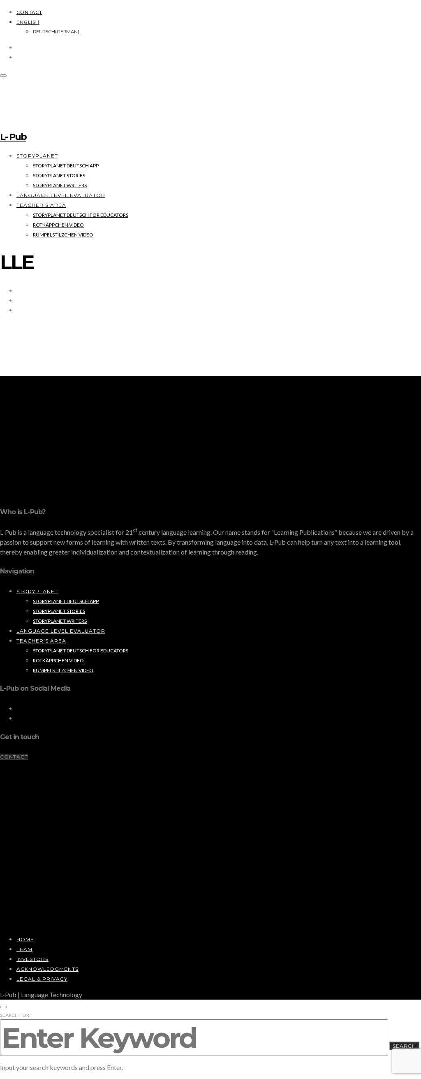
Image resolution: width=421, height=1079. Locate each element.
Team (24, 949)
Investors (32, 959)
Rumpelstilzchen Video (63, 235)
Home (25, 939)
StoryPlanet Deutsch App (66, 165)
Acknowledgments (47, 969)
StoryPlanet (37, 156)
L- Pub (13, 136)
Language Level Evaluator (60, 195)
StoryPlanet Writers (60, 185)
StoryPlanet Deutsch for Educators (80, 215)
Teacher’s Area (41, 205)
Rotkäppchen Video (58, 225)
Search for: (15, 1015)
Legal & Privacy (41, 979)
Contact (29, 12)
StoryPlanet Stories (59, 175)
